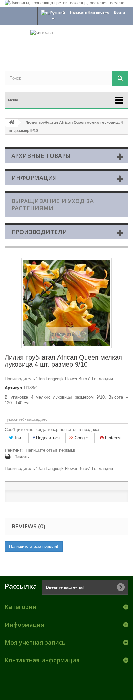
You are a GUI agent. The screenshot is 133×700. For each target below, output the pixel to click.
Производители (39, 232)
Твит (18, 437)
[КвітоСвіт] (66, 42)
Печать (22, 456)
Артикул (13, 387)
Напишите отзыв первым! (50, 450)
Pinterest (113, 437)
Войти (119, 12)
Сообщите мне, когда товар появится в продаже (52, 429)
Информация (34, 178)
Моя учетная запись (35, 642)
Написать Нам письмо (89, 12)
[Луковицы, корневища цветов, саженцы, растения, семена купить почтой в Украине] (66, 3)
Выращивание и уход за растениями (52, 204)
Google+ (81, 437)
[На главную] (11, 123)
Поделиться (47, 437)
